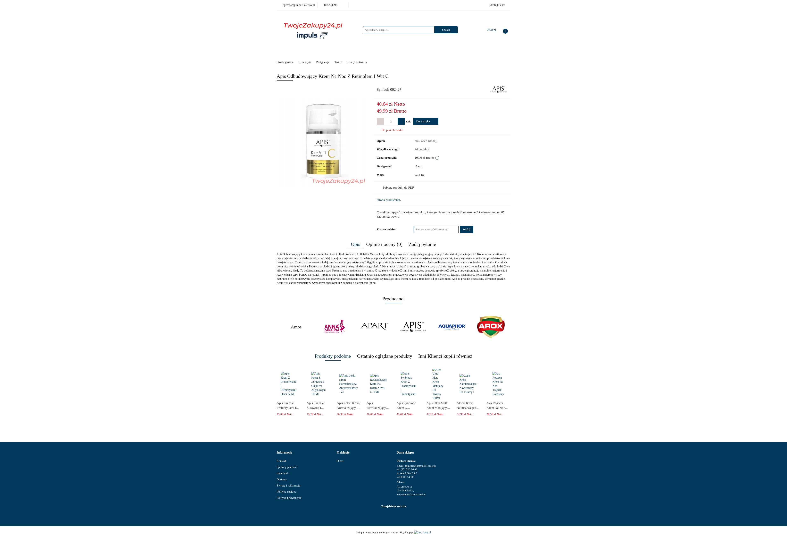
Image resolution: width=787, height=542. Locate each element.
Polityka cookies (286, 491)
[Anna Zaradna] (335, 327)
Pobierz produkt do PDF (398, 187)
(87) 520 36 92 (409, 469)
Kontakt (281, 461)
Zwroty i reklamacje (288, 485)
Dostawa (282, 479)
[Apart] (374, 327)
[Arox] (490, 327)
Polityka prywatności (289, 497)
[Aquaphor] (451, 327)
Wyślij (466, 229)
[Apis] (498, 89)
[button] (284, 452)
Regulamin (283, 473)
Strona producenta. (389, 199)
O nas (340, 461)
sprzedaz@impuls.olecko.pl (420, 465)
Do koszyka (423, 121)
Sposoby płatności (287, 467)
